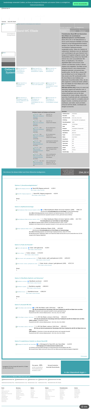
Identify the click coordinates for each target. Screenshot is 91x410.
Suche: (52, 17)
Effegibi (32, 395)
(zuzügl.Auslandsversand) (68, 174)
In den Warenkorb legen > (75, 372)
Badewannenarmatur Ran (8, 382)
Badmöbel (62, 393)
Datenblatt (73, 31)
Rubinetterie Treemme (50, 396)
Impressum (4, 401)
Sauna (61, 396)
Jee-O (46, 392)
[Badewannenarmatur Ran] (8, 379)
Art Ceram (33, 391)
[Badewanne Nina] (42, 379)
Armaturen (62, 392)
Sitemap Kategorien (20, 395)
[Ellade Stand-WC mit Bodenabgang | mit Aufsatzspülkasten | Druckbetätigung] (23, 74)
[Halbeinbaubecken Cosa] (21, 379)
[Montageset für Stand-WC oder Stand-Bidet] (26, 344)
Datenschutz (4, 397)
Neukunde (81, 13)
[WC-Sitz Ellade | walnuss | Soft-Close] (24, 326)
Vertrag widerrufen (5, 391)
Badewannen (62, 389)
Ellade (26, 366)
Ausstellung (76, 393)
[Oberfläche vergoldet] (21, 286)
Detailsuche (18, 389)
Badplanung (76, 389)
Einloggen (18, 398)
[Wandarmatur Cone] (33, 379)
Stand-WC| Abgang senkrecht (44, 188)
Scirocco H (47, 397)
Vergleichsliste (19, 391)
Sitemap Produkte (20, 393)
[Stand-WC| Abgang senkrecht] (23, 188)
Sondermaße (77, 391)
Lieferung (4, 395)
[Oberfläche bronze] (20, 291)
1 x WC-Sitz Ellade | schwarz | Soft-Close (51, 317)
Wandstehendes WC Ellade (54, 382)
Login (63, 13)
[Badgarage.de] (45, 13)
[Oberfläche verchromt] (21, 281)
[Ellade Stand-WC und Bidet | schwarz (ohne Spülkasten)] (38, 89)
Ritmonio (47, 395)
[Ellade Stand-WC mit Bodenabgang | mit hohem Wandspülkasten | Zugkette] (38, 74)
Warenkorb (4, 400)
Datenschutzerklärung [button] (37, 5)
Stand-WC (21, 366)
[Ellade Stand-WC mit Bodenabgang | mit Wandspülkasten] (53, 74)
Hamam (61, 398)
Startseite (4, 21)
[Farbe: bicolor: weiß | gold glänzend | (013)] (26, 258)
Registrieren (18, 397)
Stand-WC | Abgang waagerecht (46, 193)
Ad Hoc (32, 389)
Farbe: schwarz (35, 253)
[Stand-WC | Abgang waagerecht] (23, 193)
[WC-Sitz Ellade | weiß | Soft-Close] (24, 308)
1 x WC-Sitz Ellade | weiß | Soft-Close (48, 307)
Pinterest (76, 395)
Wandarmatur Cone (32, 382)
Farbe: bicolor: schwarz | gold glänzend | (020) (57, 263)
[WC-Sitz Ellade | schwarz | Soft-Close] (24, 317)
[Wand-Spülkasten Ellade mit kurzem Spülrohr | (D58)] (28, 210)
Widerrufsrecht (5, 392)
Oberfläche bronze (37, 291)
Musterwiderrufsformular (7, 393)
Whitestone (47, 398)
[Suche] (72, 19)
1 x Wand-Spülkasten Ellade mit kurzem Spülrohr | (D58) (62, 209)
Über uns (76, 397)
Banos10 (32, 393)
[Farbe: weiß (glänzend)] (21, 248)
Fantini (32, 396)
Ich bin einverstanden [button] (80, 4)
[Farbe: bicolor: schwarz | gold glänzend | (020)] (26, 263)
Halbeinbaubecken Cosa (21, 382)
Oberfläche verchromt (38, 281)
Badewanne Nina (42, 382)
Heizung (61, 397)
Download (82, 31)
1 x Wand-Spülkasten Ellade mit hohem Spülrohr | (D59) (61, 219)
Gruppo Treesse (34, 397)
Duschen (62, 391)
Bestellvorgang (5, 398)
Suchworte (18, 392)
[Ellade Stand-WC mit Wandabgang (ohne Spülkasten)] (23, 89)
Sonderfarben (77, 392)
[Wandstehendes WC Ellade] (54, 379)
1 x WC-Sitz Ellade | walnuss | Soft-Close (51, 326)
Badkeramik (62, 395)
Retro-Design (13, 366)
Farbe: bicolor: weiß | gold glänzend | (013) (54, 258)
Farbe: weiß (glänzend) (39, 247)
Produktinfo (63, 31)
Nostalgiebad (5, 366)
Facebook (76, 396)
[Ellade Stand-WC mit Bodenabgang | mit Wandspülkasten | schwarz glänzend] (53, 89)
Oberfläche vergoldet (38, 286)
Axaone (32, 392)
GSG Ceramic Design (50, 389)
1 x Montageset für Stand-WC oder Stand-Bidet (55, 344)
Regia (46, 393)
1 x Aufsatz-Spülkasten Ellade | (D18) (48, 228)
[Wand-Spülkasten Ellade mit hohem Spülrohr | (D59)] (28, 219)
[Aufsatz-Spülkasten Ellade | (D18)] (24, 228)
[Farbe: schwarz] (20, 253)
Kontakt (17, 396)
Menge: (18, 198)
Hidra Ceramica (8, 368)
